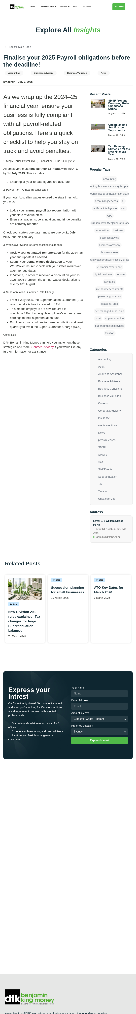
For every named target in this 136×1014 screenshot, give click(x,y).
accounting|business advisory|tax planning (109, 186)
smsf (98, 318)
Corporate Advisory (109, 410)
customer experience (109, 267)
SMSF (102, 447)
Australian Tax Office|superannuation (109, 223)
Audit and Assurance (110, 374)
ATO (109, 215)
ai (123, 201)
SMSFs (102, 454)
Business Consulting (110, 388)
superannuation (114, 318)
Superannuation (107, 476)
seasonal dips (109, 303)
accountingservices (106, 201)
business (118, 230)
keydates (109, 281)
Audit (101, 366)
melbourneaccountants (109, 289)
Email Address (79, 700)
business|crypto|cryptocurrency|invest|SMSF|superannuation (109, 259)
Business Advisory (43, 73)
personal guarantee (109, 296)
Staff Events (105, 469)
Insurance (104, 418)
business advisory (109, 245)
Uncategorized (106, 498)
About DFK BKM (47, 7)
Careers (103, 403)
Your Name (78, 687)
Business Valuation (77, 73)
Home (33, 7)
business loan (109, 252)
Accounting (14, 73)
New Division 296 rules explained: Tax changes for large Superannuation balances (24, 621)
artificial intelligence (105, 208)
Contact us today (42, 347)
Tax (100, 484)
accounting (109, 179)
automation (102, 230)
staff (100, 462)
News (75, 7)
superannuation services (109, 325)
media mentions (107, 425)
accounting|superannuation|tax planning (109, 193)
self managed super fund (109, 311)
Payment (87, 7)
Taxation (103, 491)
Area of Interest (80, 713)
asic (123, 208)
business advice (109, 237)
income (121, 274)
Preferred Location (82, 725)
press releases (106, 440)
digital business (103, 274)
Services (63, 7)
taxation (109, 333)
